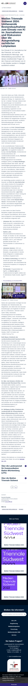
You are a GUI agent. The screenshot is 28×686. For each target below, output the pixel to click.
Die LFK (13, 620)
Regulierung (14, 623)
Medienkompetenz (14, 626)
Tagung (21, 11)
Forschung (14, 629)
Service (14, 635)
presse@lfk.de (8, 501)
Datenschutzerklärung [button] (8, 680)
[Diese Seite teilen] (12, 487)
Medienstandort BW (14, 632)
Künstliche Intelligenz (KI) (10, 11)
